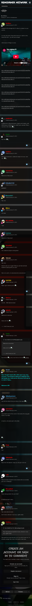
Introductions (14, 17)
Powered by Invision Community (16, 605)
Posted (11, 25)
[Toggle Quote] (4, 339)
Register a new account (16, 571)
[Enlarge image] (13, 127)
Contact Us (16, 602)
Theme (9, 602)
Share (8, 591)
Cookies (22, 602)
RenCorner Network (14, 2)
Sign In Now (16, 582)
